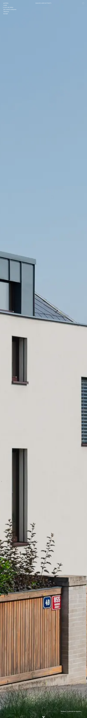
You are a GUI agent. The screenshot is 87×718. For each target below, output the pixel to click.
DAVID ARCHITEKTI (43, 3)
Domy (65, 713)
